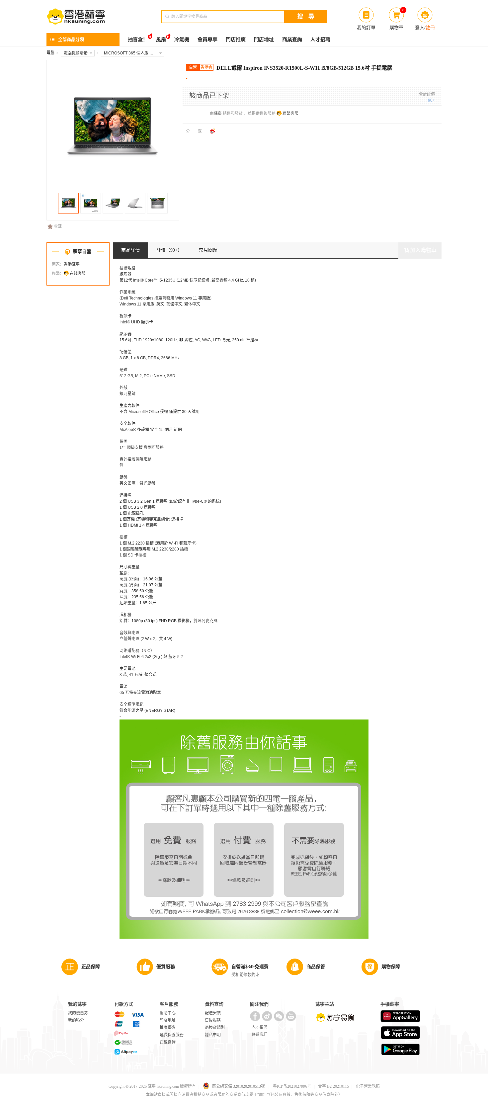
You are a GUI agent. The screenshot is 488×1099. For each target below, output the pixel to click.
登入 (419, 27)
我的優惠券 (78, 1013)
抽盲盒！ (138, 39)
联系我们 (260, 1034)
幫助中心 (168, 1013)
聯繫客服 (290, 113)
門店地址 (264, 39)
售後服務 (213, 1020)
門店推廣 (236, 39)
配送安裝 (213, 1013)
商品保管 (315, 966)
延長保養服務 (172, 1035)
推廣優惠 (168, 1027)
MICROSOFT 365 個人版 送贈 (130, 53)
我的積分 (76, 1020)
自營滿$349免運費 (250, 966)
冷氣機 (181, 39)
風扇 (161, 39)
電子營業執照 (368, 1086)
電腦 (50, 52)
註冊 (430, 27)
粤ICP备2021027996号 (292, 1086)
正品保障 (90, 966)
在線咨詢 (168, 1042)
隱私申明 (213, 1035)
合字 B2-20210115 (333, 1086)
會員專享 (207, 39)
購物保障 (390, 966)
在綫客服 (78, 273)
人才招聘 (320, 39)
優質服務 (165, 966)
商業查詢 (292, 39)
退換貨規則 (215, 1027)
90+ (431, 100)
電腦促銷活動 (76, 53)
